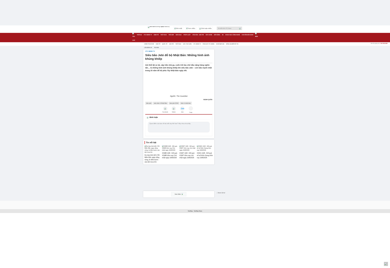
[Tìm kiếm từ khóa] (240, 28)
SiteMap (190, 211)
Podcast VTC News (208, 44)
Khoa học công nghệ (232, 35)
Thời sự (139, 35)
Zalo (182, 112)
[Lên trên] (386, 264)
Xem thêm (178, 194)
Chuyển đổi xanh (247, 35)
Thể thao (163, 35)
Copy (190, 112)
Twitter (174, 112)
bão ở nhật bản (186, 103)
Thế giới (171, 35)
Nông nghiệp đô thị (232, 44)
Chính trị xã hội (149, 44)
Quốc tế (164, 44)
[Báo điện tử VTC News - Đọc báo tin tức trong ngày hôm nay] (159, 29)
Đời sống (217, 35)
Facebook (165, 112)
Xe (223, 35)
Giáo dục (179, 35)
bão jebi (148, 103)
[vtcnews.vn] (165, 108)
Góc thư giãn (187, 44)
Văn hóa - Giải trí (198, 35)
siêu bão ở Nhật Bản (160, 103)
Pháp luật (187, 35)
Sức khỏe (209, 35)
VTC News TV (197, 44)
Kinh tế (156, 35)
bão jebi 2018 (174, 103)
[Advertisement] (231, 79)
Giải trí (171, 44)
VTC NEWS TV (148, 35)
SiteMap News (198, 211)
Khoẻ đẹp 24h (220, 44)
